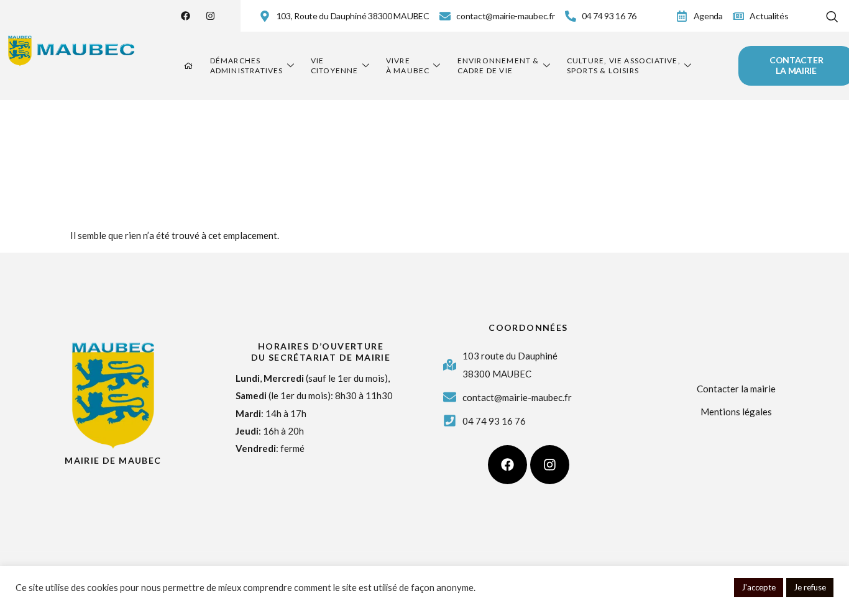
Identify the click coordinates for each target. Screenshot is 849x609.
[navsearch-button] (831, 14)
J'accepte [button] (758, 587)
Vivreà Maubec (408, 65)
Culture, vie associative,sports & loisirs (624, 65)
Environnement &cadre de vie (498, 65)
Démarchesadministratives (246, 65)
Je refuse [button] (810, 587)
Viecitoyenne (335, 65)
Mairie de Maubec (113, 460)
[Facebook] (185, 15)
